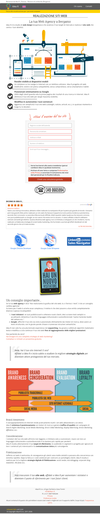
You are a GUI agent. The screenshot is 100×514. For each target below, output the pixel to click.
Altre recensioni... (85, 226)
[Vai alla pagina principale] (8, 6)
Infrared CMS (11, 509)
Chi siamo (78, 6)
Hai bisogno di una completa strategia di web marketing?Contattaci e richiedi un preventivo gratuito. (29, 337)
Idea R (15, 6)
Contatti (89, 6)
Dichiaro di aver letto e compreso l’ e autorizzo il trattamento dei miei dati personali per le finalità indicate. (49, 172)
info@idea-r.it (50, 491)
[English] (24, 6)
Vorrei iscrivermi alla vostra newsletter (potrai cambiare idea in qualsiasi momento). (49, 167)
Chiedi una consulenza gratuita (50, 179)
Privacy (50, 496)
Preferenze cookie (50, 498)
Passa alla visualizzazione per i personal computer (23, 11)
